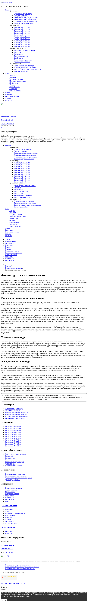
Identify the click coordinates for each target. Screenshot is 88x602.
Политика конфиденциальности (17, 565)
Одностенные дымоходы (23, 14)
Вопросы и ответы (16, 79)
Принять (4, 600)
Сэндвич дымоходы (21, 16)
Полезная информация (17, 81)
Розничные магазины (9, 116)
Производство (10, 241)
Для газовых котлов (21, 56)
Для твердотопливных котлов (25, 50)
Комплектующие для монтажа (25, 19)
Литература (9, 260)
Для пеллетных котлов (22, 62)
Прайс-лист (13, 83)
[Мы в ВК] (5, 556)
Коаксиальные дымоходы (23, 60)
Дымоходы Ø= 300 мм (22, 41)
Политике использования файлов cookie (15, 596)
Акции (7, 92)
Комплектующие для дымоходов (26, 17)
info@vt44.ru (10, 552)
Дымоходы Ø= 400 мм (22, 44)
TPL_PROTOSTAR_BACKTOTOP (14, 583)
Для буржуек (18, 58)
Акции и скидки (11, 490)
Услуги (12, 75)
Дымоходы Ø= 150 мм (22, 33)
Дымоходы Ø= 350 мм (22, 42)
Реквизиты (13, 89)
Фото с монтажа (15, 91)
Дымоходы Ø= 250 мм (22, 39)
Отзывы (12, 85)
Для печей (17, 52)
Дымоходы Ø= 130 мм (22, 31)
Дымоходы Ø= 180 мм (22, 35)
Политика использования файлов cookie (20, 569)
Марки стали (10, 492)
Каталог (8, 10)
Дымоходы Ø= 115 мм (22, 27)
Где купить (9, 94)
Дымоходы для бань (21, 71)
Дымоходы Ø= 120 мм (22, 29)
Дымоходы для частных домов (25, 67)
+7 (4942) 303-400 (7, 124)
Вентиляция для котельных (24, 23)
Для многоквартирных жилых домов (27, 69)
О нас (7, 73)
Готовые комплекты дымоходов (25, 21)
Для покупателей (9, 505)
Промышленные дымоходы (24, 66)
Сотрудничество (8, 527)
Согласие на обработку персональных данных (22, 567)
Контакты (8, 100)
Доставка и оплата (12, 96)
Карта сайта (9, 496)
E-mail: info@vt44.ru (8, 120)
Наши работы (10, 515)
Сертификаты (14, 87)
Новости (12, 77)
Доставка (8, 531)
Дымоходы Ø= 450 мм (22, 46)
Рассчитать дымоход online (15, 513)
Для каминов (18, 54)
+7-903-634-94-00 (7, 549)
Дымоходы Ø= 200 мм (22, 37)
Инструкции (9, 258)
